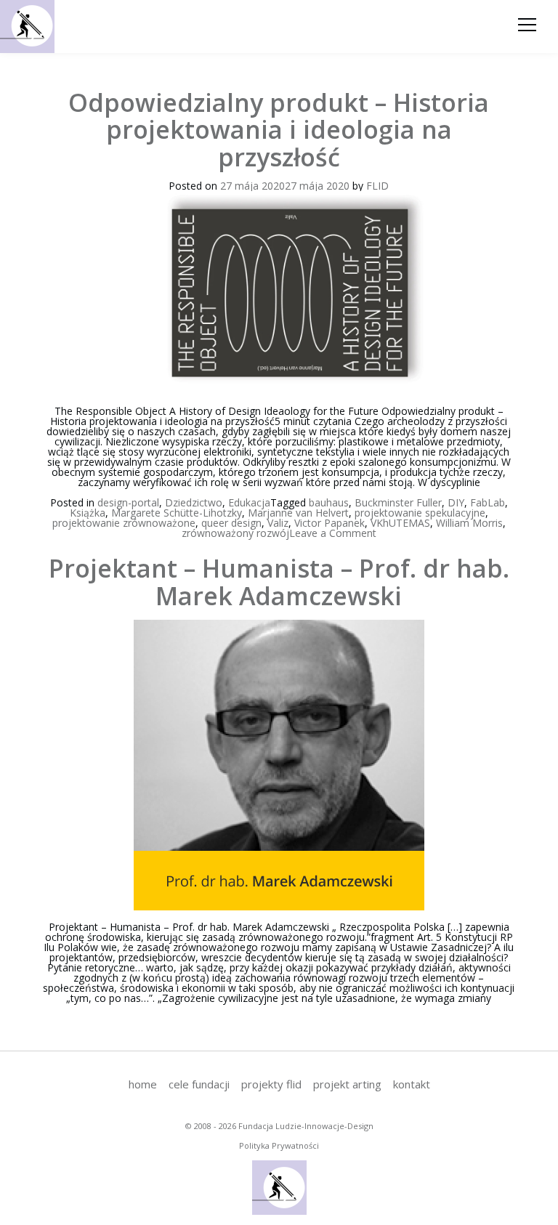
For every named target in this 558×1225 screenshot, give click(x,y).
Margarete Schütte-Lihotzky (176, 512)
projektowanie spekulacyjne (420, 512)
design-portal (128, 502)
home (143, 1084)
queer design (231, 523)
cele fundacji (199, 1084)
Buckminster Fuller (398, 502)
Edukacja (249, 502)
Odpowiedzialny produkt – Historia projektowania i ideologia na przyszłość (278, 130)
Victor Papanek (329, 523)
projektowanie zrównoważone (123, 523)
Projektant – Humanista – (279, 581)
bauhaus (329, 502)
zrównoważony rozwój (235, 533)
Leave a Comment (332, 533)
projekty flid (271, 1084)
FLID (377, 186)
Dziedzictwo (193, 502)
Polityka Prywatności (279, 1145)
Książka (87, 512)
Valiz (277, 523)
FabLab (487, 502)
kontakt (411, 1084)
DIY (456, 502)
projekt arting (347, 1084)
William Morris (469, 523)
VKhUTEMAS (400, 523)
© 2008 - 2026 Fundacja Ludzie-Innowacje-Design (279, 1125)
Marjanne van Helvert (298, 512)
